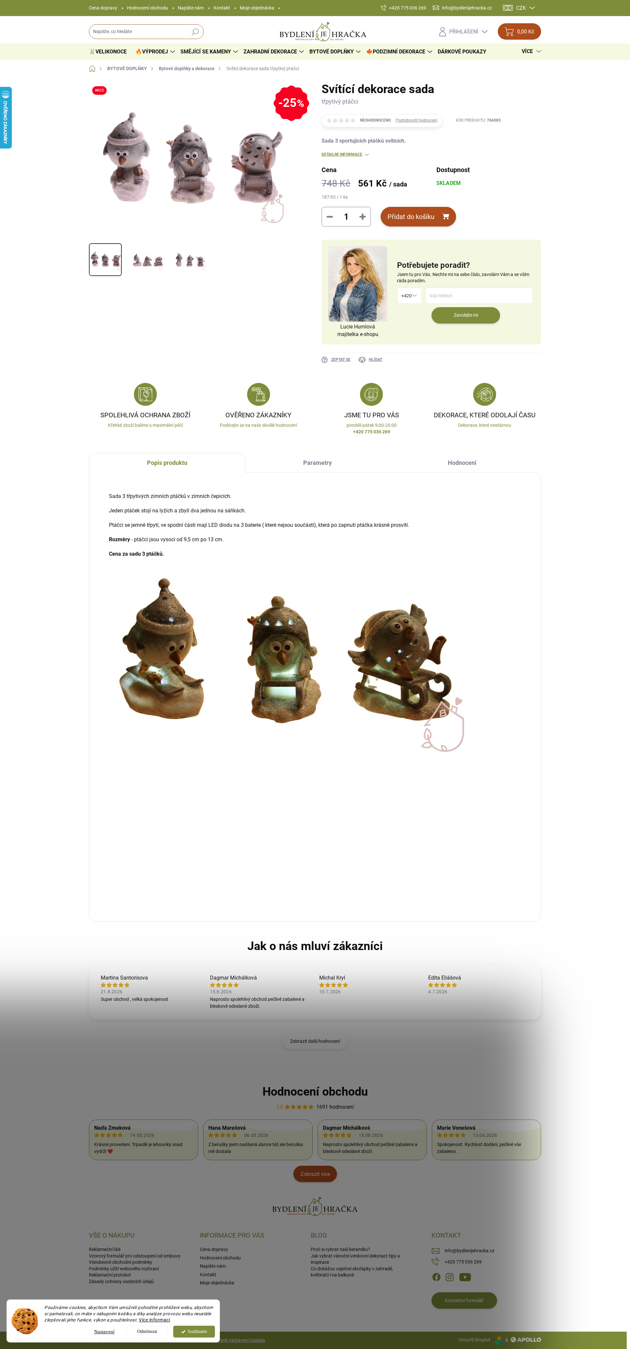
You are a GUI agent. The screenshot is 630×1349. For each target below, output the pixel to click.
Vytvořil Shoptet (474, 1339)
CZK (521, 8)
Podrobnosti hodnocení (416, 120)
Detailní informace (342, 154)
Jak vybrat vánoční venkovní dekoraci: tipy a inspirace (355, 1259)
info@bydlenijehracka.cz (469, 1250)
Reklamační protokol (110, 1275)
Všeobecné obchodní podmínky (120, 1262)
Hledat (195, 31)
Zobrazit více (315, 1174)
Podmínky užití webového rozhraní (124, 1268)
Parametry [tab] (317, 462)
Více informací (154, 1319)
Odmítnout (147, 1331)
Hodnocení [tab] (462, 462)
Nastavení (104, 1331)
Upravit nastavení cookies (239, 1340)
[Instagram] (449, 1276)
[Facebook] (436, 1276)
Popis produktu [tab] (167, 462)
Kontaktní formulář (464, 1300)
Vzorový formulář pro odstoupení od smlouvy (134, 1256)
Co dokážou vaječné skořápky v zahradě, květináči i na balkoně (352, 1272)
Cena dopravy (103, 7)
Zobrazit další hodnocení (315, 1041)
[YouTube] (465, 1276)
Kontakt (222, 7)
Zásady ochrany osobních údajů (121, 1281)
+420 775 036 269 (463, 1261)
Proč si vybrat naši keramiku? (340, 1249)
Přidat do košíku (411, 217)
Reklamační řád (104, 1249)
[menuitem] (110, 52)
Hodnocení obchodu (147, 7)
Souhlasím (197, 1331)
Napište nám (191, 7)
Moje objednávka (257, 7)
